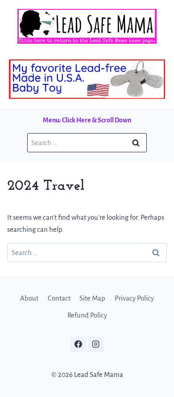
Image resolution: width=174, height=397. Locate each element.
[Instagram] (96, 344)
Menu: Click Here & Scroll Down (87, 120)
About (29, 298)
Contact (59, 298)
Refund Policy (87, 315)
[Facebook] (78, 344)
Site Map (92, 298)
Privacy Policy (134, 298)
